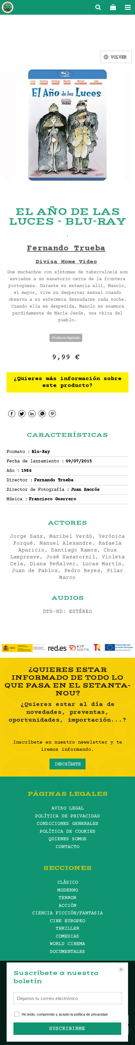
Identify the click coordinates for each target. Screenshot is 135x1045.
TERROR (67, 898)
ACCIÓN (67, 905)
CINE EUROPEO (67, 921)
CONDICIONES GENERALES (68, 824)
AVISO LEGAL (67, 808)
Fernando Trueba (66, 248)
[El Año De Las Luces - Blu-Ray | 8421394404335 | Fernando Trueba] (67, 125)
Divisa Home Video (66, 262)
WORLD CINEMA (67, 944)
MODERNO (67, 890)
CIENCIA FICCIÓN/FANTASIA (67, 913)
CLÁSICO (67, 882)
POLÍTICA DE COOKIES (68, 831)
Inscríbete (67, 764)
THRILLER (67, 928)
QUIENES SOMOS (67, 839)
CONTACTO (67, 847)
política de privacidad (90, 1014)
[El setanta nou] (7, 8)
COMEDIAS (67, 936)
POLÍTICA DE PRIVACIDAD (67, 816)
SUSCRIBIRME (67, 1029)
